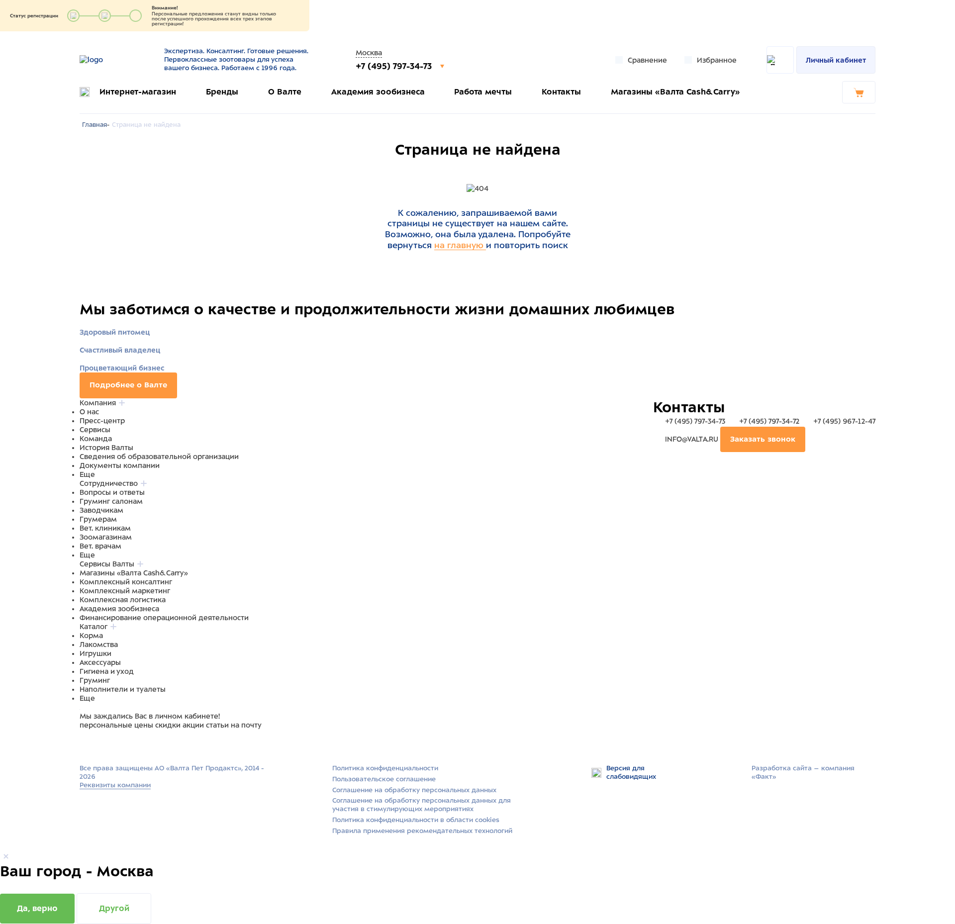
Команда (96, 439)
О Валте (284, 92)
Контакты (561, 92)
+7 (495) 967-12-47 (843, 421)
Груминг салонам (111, 501)
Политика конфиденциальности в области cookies (415, 820)
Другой (114, 908)
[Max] (97, 744)
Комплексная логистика (123, 600)
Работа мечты (483, 92)
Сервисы (95, 430)
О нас (89, 412)
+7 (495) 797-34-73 (395, 66)
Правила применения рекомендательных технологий (422, 830)
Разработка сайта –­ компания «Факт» (803, 772)
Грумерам (98, 519)
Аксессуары (100, 662)
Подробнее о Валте (128, 385)
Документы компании (120, 465)
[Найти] (780, 60)
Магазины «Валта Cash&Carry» (675, 92)
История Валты (106, 448)
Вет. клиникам (105, 528)
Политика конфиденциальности (385, 768)
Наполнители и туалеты (123, 689)
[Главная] (116, 59)
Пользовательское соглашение (384, 779)
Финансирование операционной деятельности (164, 618)
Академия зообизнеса (378, 92)
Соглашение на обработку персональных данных (414, 790)
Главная (94, 124)
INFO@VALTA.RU (691, 439)
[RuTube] (86, 744)
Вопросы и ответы (112, 492)
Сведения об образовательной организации (159, 457)
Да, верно (37, 908)
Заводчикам (101, 510)
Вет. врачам (100, 546)
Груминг (95, 680)
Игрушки (95, 653)
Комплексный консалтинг (126, 582)
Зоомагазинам (106, 537)
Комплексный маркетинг (125, 591)
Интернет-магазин (137, 92)
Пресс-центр (102, 421)
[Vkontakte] (108, 744)
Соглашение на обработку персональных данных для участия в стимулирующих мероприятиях (421, 805)
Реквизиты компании (115, 785)
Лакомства (99, 644)
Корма (91, 636)
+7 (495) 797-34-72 (769, 421)
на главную (460, 245)
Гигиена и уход (107, 671)
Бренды (222, 92)
